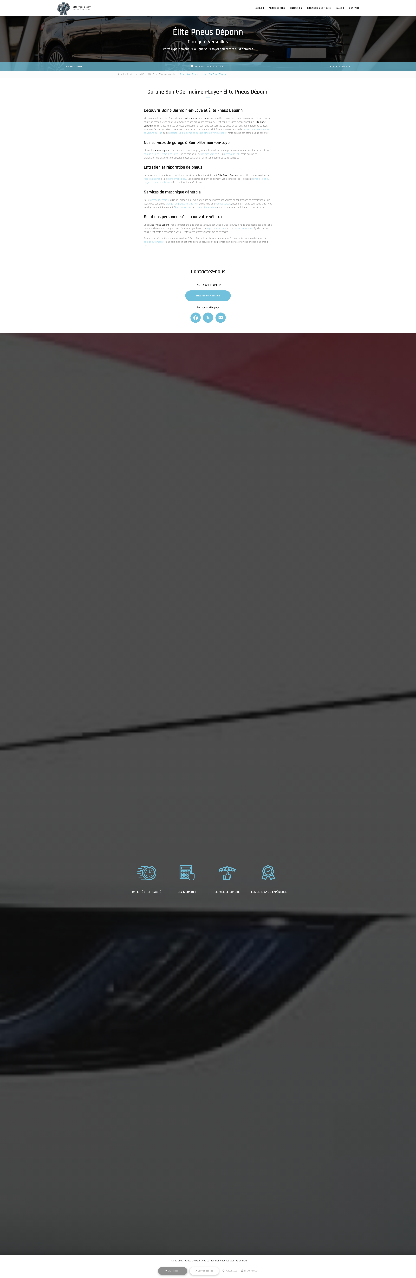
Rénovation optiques (318, 8)
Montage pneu (277, 8)
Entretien (296, 8)
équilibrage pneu (183, 207)
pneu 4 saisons (162, 182)
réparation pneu (152, 179)
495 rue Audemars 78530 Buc (210, 66)
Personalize (231, 1271)
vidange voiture (223, 203)
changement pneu (176, 179)
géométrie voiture (207, 207)
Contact (354, 8)
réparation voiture (216, 228)
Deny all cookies (205, 1270)
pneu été (258, 179)
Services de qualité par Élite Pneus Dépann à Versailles (151, 74)
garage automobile (154, 242)
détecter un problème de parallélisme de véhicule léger (198, 133)
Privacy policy (251, 1271)
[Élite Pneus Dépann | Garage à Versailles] (63, 8)
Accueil (259, 8)
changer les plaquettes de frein (182, 203)
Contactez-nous (340, 66)
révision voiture (209, 154)
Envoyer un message (208, 295)
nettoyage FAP (232, 154)
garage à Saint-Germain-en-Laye (161, 154)
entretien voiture (243, 228)
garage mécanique (160, 200)
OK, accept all (174, 1270)
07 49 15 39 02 (74, 66)
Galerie (340, 8)
